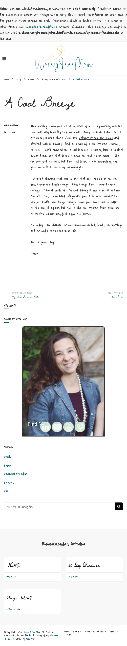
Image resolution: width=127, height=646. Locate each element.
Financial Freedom (15, 474)
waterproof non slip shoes (96, 138)
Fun (6, 491)
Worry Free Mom (32, 632)
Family (7, 465)
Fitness (9, 482)
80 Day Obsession (84, 565)
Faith (7, 457)
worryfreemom (11, 125)
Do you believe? (19, 598)
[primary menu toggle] (4, 58)
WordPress (31, 639)
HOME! (13, 565)
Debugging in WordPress (41, 27)
